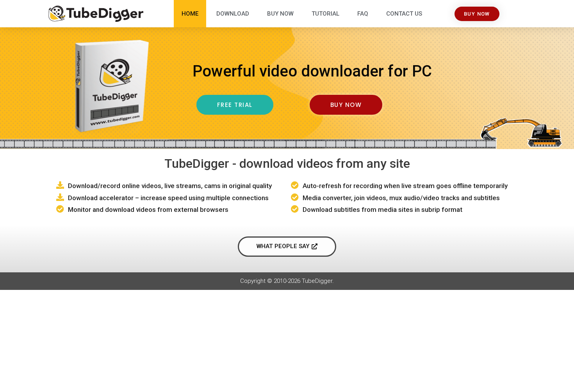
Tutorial (325, 13)
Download (232, 13)
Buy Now (280, 13)
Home (190, 13)
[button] (477, 14)
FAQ (362, 13)
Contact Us (404, 13)
